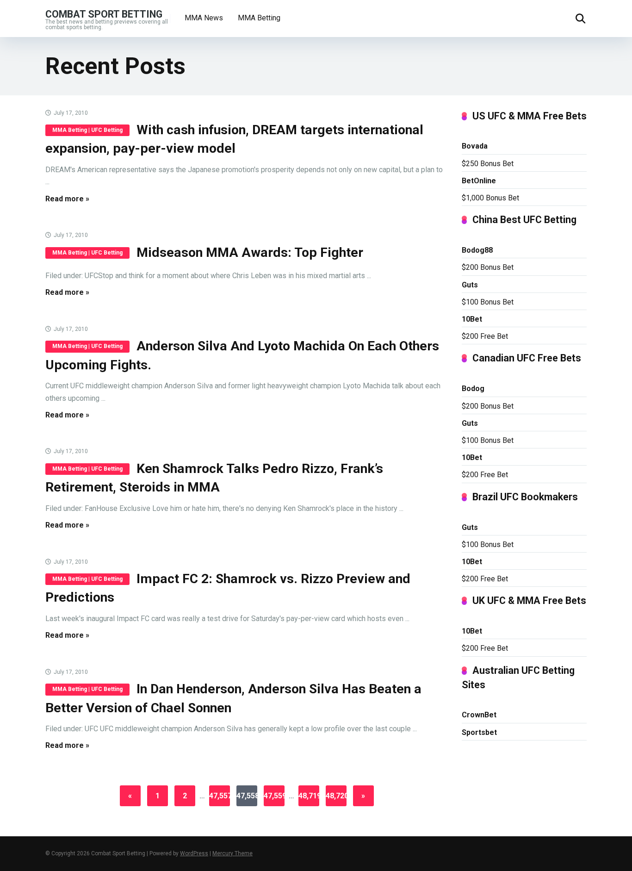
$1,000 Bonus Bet (490, 197)
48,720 (336, 795)
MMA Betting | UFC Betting (87, 130)
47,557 (219, 795)
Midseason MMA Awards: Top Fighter (249, 252)
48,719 (308, 795)
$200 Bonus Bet (488, 267)
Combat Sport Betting (103, 13)
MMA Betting (259, 17)
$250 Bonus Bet (488, 163)
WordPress (194, 853)
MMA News (204, 17)
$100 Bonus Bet (488, 302)
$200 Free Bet (485, 336)
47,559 (274, 795)
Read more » (67, 198)
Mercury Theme (232, 853)
